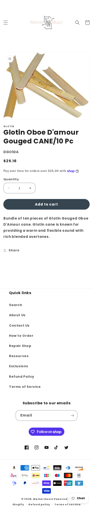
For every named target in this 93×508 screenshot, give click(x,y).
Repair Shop (20, 346)
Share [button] (14, 250)
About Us (17, 315)
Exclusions (18, 366)
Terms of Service (25, 386)
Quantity (11, 179)
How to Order (21, 335)
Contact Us (19, 325)
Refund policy (39, 504)
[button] (6, 23)
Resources (18, 356)
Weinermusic (43, 499)
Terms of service (67, 504)
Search (15, 305)
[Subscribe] (72, 415)
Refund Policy (21, 376)
